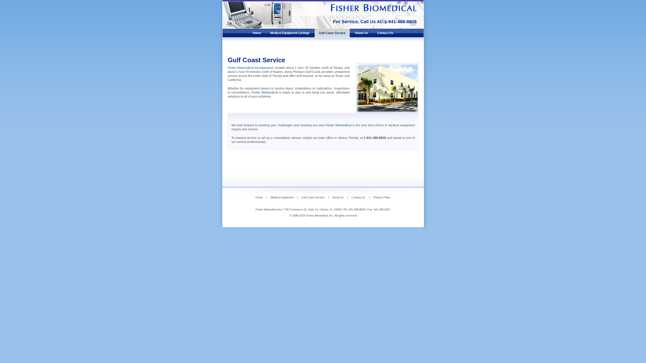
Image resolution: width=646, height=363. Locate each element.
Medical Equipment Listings (290, 33)
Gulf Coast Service (332, 33)
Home (257, 33)
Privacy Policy (382, 197)
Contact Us (385, 33)
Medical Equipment (282, 197)
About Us (361, 33)
